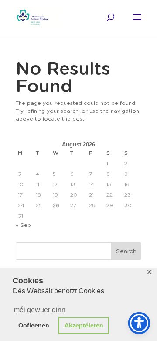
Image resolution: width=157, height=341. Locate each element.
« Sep (23, 225)
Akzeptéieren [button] (84, 325)
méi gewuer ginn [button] (39, 309)
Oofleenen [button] (33, 325)
